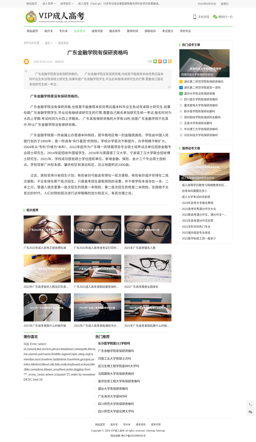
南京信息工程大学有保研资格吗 (119, 381)
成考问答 (97, 31)
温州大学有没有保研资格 (199, 93)
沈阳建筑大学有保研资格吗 (116, 373)
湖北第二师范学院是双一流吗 (202, 87)
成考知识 (65, 3)
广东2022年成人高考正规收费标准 (45, 247)
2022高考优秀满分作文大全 (199, 208)
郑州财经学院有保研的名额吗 (202, 117)
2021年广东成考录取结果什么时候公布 (148, 325)
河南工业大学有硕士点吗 (114, 358)
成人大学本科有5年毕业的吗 (197, 178)
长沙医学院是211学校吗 (114, 343)
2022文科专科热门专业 (196, 226)
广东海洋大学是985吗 (112, 396)
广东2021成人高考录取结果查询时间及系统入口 (97, 286)
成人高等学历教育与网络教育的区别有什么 (206, 185)
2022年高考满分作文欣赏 (197, 220)
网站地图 (115, 435)
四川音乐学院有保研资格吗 (201, 99)
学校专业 (185, 31)
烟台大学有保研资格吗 (113, 388)
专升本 (63, 31)
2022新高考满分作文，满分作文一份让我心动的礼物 (206, 214)
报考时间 (132, 31)
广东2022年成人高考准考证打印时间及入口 (97, 247)
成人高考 (48, 3)
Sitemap (150, 430)
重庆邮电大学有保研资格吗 (201, 105)
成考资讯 (79, 31)
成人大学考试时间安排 (196, 196)
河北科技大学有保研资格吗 (201, 135)
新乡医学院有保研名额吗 (199, 111)
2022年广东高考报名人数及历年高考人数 (47, 286)
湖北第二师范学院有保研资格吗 (203, 81)
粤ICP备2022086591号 (133, 435)
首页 (47, 42)
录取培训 (150, 31)
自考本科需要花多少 (194, 190)
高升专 (48, 31)
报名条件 (115, 31)
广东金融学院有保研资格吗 (116, 351)
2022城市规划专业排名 (196, 232)
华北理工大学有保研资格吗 (201, 129)
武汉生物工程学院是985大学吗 (118, 366)
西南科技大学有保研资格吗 (197, 74)
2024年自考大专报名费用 (197, 202)
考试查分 (167, 31)
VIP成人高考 (118, 430)
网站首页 (31, 3)
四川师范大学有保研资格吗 (116, 403)
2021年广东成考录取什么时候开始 (45, 325)
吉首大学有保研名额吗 (198, 123)
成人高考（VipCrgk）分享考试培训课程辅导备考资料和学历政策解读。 (119, 3)
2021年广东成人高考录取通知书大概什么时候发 (97, 325)
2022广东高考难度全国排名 (141, 286)
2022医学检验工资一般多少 (199, 238)
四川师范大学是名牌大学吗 (116, 411)
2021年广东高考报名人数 (140, 247)
